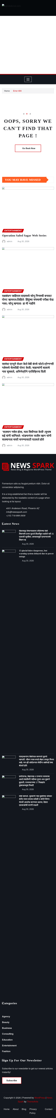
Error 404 (17, 90)
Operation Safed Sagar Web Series (24, 235)
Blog (24, 1109)
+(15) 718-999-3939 (15, 515)
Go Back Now (28, 148)
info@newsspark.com (16, 511)
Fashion (6, 1051)
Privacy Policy (33, 1111)
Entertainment (9, 1045)
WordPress (39, 1097)
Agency (6, 1016)
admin (9, 241)
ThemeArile (32, 1101)
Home (7, 90)
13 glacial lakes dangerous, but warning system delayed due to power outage (36, 553)
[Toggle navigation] (28, 79)
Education (7, 1039)
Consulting (7, 1033)
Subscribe (11, 1080)
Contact (48, 1109)
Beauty (5, 1022)
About (15, 1109)
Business (7, 1027)
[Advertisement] (28, 45)
